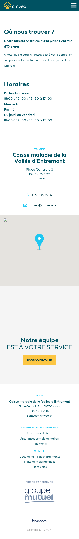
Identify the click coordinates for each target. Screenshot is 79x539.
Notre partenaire (39, 482)
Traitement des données (39, 461)
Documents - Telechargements (39, 456)
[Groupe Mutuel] (40, 496)
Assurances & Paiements (39, 428)
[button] (39, 242)
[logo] (15, 5)
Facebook (39, 520)
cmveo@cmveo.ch (42, 205)
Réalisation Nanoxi (39, 530)
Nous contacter (39, 359)
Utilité (39, 451)
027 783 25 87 (42, 195)
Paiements (40, 443)
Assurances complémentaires (39, 438)
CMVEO (39, 395)
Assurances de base (39, 433)
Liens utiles (40, 467)
